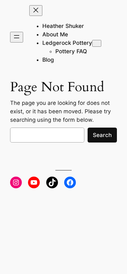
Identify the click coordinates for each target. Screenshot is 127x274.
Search (102, 135)
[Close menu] (35, 10)
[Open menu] (16, 37)
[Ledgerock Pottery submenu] (96, 43)
